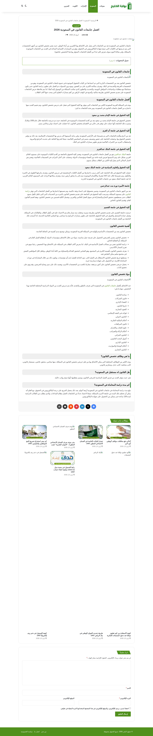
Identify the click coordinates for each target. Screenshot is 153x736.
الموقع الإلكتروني (68, 698)
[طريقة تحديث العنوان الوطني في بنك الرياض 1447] (90, 541)
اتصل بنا (37, 732)
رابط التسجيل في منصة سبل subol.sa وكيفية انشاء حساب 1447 (64, 469)
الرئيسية (94, 20)
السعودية (93, 6)
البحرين (66, 6)
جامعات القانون (110, 286)
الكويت (75, 6)
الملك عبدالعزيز (120, 154)
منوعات (102, 6)
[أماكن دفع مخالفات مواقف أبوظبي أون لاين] (118, 432)
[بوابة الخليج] (121, 6)
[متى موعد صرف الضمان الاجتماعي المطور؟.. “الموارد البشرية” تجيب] (62, 432)
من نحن (43, 732)
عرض (112, 60)
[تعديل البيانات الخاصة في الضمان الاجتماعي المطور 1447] (90, 432)
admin (84, 35)
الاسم (128, 688)
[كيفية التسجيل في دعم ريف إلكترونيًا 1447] (34, 541)
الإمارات (84, 6)
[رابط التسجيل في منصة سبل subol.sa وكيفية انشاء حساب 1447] (62, 458)
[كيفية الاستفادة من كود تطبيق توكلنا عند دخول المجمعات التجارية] (118, 541)
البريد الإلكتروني (125, 698)
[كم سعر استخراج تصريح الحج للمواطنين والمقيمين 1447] (34, 432)
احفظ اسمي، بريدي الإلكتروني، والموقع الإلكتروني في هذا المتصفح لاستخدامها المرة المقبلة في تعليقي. (94, 708)
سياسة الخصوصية (27, 732)
